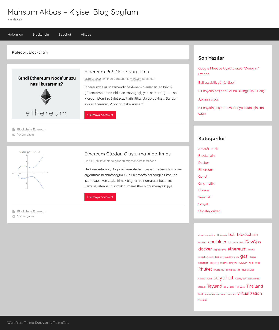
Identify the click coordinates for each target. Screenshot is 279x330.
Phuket (205, 269)
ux (234, 294)
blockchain (247, 234)
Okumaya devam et (100, 115)
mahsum (135, 78)
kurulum (243, 263)
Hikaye (86, 34)
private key (219, 270)
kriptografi (203, 263)
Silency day (240, 279)
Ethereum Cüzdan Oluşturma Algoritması (128, 154)
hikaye (253, 257)
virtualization (249, 293)
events (251, 250)
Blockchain (41, 34)
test (232, 287)
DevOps (253, 241)
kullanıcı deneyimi (228, 263)
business (202, 242)
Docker (203, 163)
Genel (202, 176)
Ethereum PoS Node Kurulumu (116, 71)
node (257, 263)
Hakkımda (15, 34)
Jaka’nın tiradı (208, 99)
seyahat (224, 277)
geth (236, 257)
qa (239, 270)
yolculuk (202, 300)
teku (226, 287)
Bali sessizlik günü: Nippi (216, 82)
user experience (224, 294)
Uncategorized (209, 211)
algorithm (203, 235)
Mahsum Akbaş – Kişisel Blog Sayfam (72, 11)
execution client (206, 257)
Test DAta (240, 287)
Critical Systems (236, 242)
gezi (244, 256)
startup (201, 287)
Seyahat (65, 34)
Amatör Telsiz (208, 149)
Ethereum (39, 129)
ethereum (237, 249)
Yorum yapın (25, 134)
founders (228, 257)
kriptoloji (214, 263)
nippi (251, 263)
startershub (253, 279)
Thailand (254, 286)
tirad (200, 294)
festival (218, 257)
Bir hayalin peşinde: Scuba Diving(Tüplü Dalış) (231, 91)
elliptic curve (220, 250)
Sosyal (203, 204)
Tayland (214, 286)
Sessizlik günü (205, 279)
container (217, 241)
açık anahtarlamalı (218, 235)
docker (205, 249)
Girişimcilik (206, 183)
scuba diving (248, 270)
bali (231, 234)
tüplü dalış (209, 294)
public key (231, 270)
